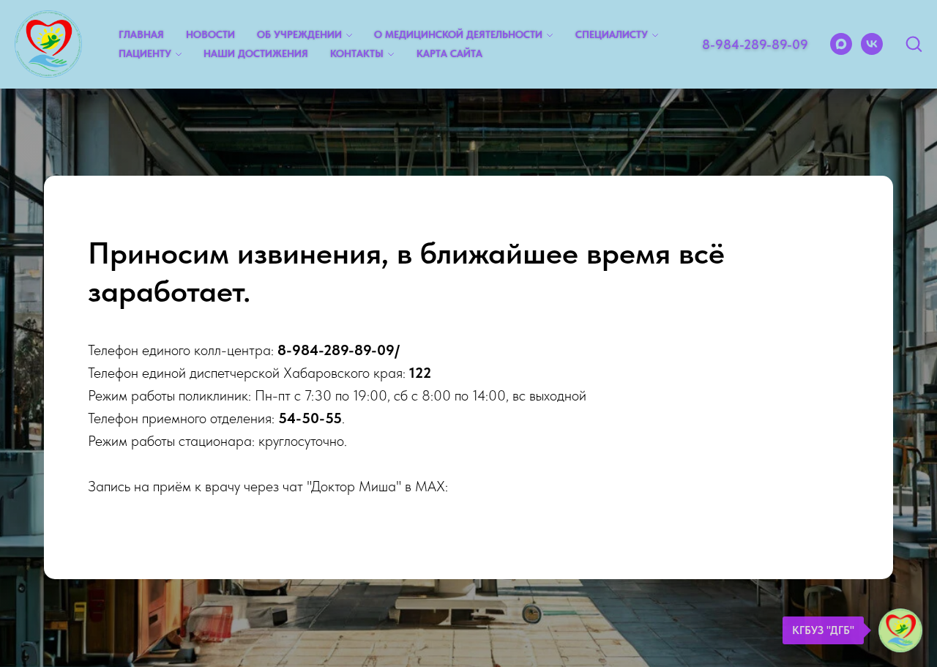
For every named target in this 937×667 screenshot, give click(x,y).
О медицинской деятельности (458, 34)
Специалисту (611, 34)
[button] (913, 43)
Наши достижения (256, 53)
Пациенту (145, 53)
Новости (210, 34)
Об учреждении (299, 34)
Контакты (357, 53)
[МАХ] (841, 44)
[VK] (872, 44)
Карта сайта (449, 53)
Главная (141, 34)
